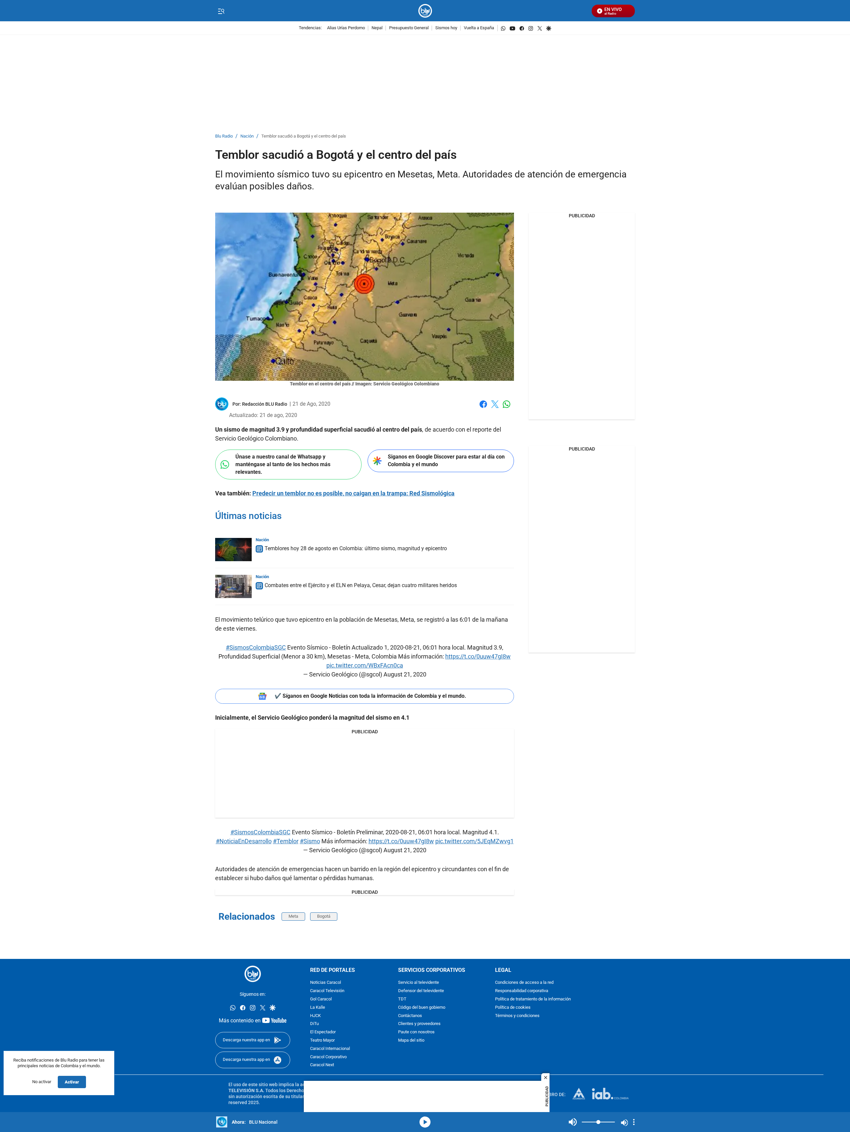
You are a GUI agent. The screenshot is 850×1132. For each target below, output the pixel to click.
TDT (402, 999)
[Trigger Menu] (221, 11)
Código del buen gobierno (421, 1007)
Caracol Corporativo (328, 1057)
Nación (247, 136)
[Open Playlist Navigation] (634, 1122)
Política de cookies (513, 1007)
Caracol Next (322, 1065)
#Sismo (310, 841)
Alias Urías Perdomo (346, 28)
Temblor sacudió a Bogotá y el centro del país (303, 136)
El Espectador (323, 1032)
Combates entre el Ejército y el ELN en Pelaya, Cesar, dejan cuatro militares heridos (361, 585)
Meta (293, 916)
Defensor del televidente (421, 991)
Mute (573, 1122)
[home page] (425, 11)
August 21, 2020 (404, 674)
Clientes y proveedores (419, 1024)
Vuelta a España (479, 28)
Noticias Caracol (325, 982)
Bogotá (323, 916)
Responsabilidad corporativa (521, 991)
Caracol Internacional (330, 1049)
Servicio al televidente (418, 982)
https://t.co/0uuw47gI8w (478, 656)
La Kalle (317, 1007)
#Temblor (285, 841)
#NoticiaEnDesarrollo (244, 841)
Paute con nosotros (416, 1032)
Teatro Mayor (322, 1040)
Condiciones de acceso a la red (524, 982)
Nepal (377, 28)
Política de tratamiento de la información (533, 999)
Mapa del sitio (411, 1040)
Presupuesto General (409, 28)
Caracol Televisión (327, 991)
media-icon (425, 1122)
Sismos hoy (446, 28)
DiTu (314, 1024)
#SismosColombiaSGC (256, 647)
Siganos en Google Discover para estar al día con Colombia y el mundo (446, 460)
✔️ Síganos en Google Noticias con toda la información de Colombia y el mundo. (370, 696)
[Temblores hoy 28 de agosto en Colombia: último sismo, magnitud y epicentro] (233, 549)
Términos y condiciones (517, 1015)
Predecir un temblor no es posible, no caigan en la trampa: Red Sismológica (353, 493)
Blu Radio (224, 136)
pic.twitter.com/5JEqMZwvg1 (474, 841)
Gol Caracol (321, 999)
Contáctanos (410, 1015)
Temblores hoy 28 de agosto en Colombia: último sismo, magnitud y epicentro (356, 548)
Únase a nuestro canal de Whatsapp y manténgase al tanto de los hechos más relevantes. (282, 464)
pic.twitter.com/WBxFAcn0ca (364, 665)
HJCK (315, 1015)
